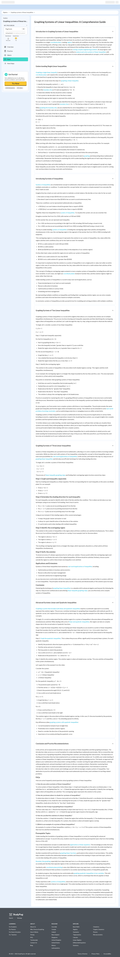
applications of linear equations (80, 844)
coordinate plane (55, 42)
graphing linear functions (68, 853)
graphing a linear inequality (69, 81)
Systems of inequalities (43, 184)
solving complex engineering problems (85, 49)
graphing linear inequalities (44, 459)
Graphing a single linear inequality (46, 72)
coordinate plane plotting (54, 867)
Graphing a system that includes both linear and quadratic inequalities (58, 608)
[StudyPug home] (16, 914)
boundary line (47, 90)
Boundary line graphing (43, 861)
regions (69, 42)
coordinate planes (69, 273)
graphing (87, 156)
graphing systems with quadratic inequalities (64, 722)
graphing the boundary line (48, 107)
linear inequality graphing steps (55, 475)
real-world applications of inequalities (65, 456)
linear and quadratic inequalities (79, 622)
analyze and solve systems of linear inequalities (91, 52)
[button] (15, 33)
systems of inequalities (59, 229)
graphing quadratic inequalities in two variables (89, 873)
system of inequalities (68, 213)
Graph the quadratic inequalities (50, 638)
